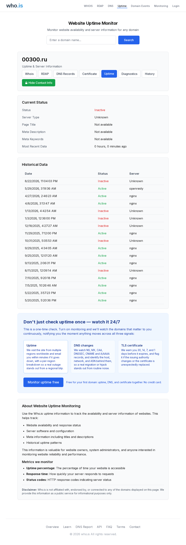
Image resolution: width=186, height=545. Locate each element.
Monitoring (161, 5)
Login (175, 5)
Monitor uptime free (43, 382)
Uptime (122, 5)
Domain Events (140, 5)
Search (129, 40)
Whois (29, 74)
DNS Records (65, 74)
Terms (120, 527)
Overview (52, 527)
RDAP (100, 5)
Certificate (89, 74)
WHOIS (88, 5)
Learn (67, 527)
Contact (135, 527)
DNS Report (84, 527)
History (150, 74)
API (99, 527)
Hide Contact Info (40, 83)
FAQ (109, 527)
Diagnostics (129, 74)
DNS (110, 5)
